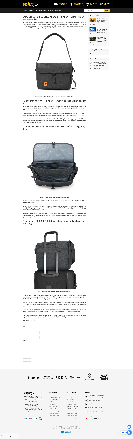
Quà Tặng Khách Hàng (73, 408)
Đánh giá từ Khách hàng (55, 397)
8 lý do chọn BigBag (54, 399)
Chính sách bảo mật (54, 413)
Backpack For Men (72, 404)
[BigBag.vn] (30, 4)
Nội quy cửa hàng (53, 404)
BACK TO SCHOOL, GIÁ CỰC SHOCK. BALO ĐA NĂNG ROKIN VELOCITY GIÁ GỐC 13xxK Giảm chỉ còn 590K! (98, 21)
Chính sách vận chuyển (55, 411)
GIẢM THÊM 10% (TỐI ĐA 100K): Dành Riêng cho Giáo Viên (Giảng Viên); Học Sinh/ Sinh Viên (98, 31)
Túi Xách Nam (71, 399)
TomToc (70, 397)
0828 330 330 (92, 400)
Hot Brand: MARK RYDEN (73, 406)
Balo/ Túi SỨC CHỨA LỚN (73, 411)
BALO (91, 53)
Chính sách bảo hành (54, 415)
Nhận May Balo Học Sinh (73, 418)
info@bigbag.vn (92, 404)
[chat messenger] (129, 428)
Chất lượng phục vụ (54, 408)
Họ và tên (25, 329)
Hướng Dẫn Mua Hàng (54, 401)
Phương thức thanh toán (55, 418)
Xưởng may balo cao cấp (73, 415)
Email (24, 334)
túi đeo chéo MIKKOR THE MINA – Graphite (52, 315)
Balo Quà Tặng (71, 401)
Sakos (69, 395)
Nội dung (25, 340)
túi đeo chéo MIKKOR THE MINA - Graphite (52, 22)
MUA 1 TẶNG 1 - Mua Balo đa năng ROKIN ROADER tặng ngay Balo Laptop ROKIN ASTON (98, 40)
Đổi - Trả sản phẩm (54, 406)
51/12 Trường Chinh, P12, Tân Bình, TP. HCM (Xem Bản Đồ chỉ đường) (96, 396)
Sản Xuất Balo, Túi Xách (73, 413)
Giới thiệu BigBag (53, 395)
